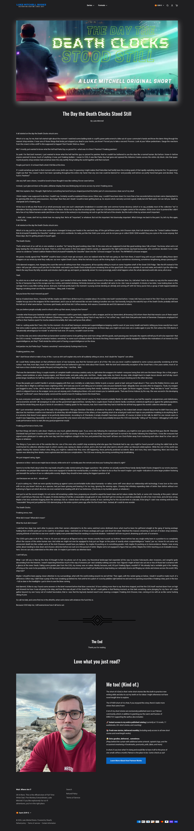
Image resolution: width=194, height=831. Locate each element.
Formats (101, 5)
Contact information (49, 823)
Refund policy (21, 823)
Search (69, 789)
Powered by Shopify (44, 820)
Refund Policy (71, 794)
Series (89, 5)
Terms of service (34, 823)
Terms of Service (73, 798)
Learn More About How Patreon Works (126, 761)
